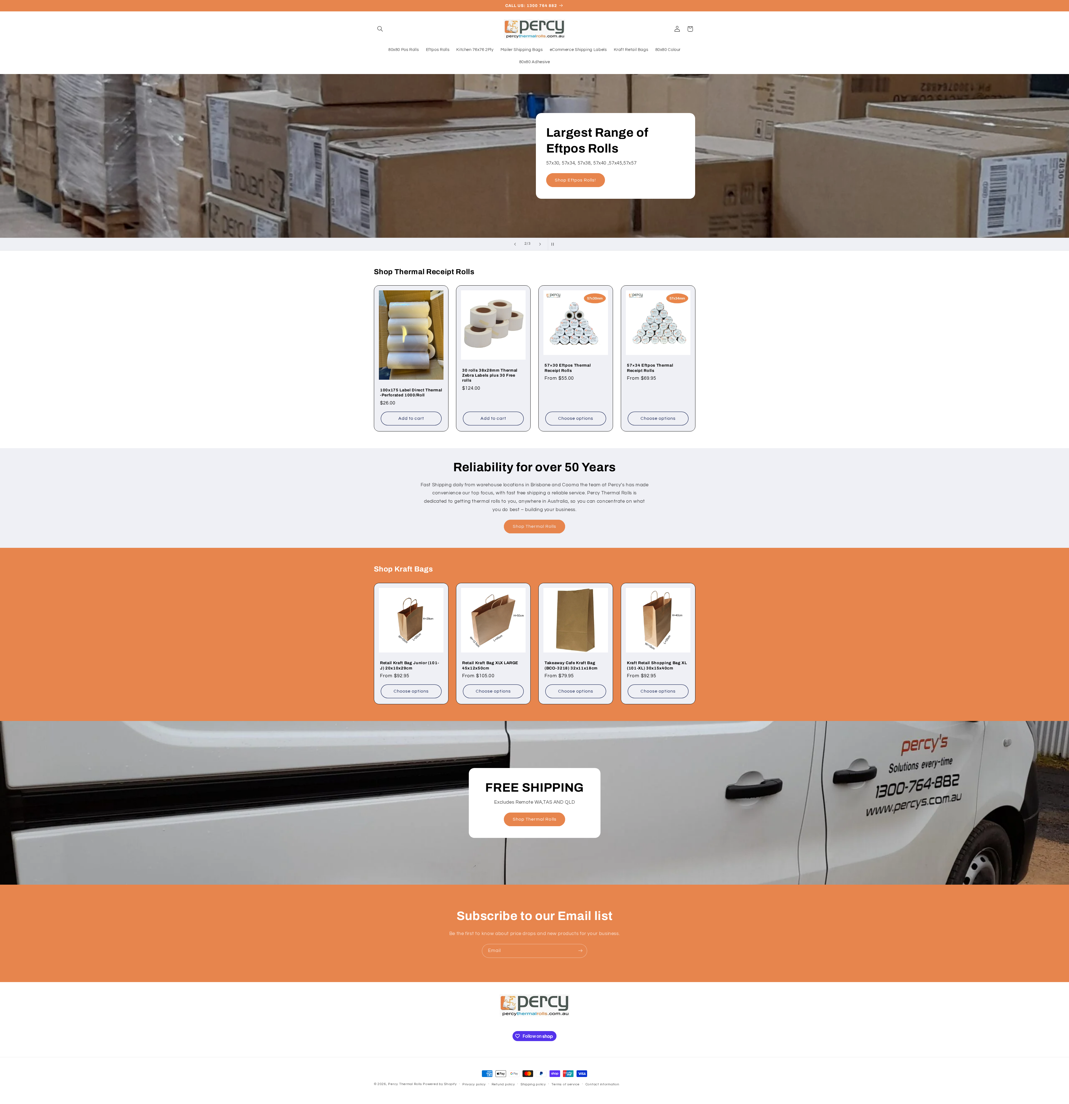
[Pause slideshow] (554, 244)
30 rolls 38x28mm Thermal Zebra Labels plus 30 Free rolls (490, 375)
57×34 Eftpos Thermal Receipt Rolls (650, 368)
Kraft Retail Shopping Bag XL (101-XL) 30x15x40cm (657, 665)
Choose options (575, 418)
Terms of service (565, 1084)
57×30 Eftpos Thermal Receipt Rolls (568, 368)
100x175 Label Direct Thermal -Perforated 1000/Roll (411, 392)
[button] (380, 29)
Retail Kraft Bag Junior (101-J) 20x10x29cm (409, 665)
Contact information (602, 1084)
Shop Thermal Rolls (534, 526)
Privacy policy (474, 1084)
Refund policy (503, 1084)
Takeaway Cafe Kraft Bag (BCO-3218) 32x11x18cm (571, 665)
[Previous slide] (515, 244)
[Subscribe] (580, 951)
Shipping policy (533, 1084)
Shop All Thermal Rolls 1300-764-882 (624, 172)
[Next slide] (540, 244)
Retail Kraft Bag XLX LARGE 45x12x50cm (490, 665)
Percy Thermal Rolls (405, 1084)
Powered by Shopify (440, 1084)
